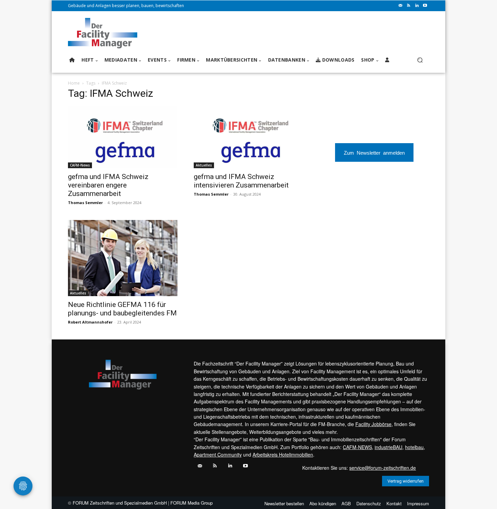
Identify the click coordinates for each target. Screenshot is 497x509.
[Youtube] (425, 6)
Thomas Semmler (85, 202)
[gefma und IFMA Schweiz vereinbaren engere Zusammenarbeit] (123, 137)
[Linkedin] (417, 6)
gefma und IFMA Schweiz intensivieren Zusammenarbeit (241, 181)
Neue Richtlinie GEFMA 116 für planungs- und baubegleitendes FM (122, 309)
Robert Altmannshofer (90, 322)
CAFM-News (80, 165)
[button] (420, 60)
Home (74, 83)
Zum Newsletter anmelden (374, 152)
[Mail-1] (401, 6)
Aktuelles (204, 165)
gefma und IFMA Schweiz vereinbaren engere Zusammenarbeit (108, 185)
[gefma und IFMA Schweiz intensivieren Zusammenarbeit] (248, 137)
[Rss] (409, 6)
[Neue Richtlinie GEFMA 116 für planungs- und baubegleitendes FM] (123, 258)
